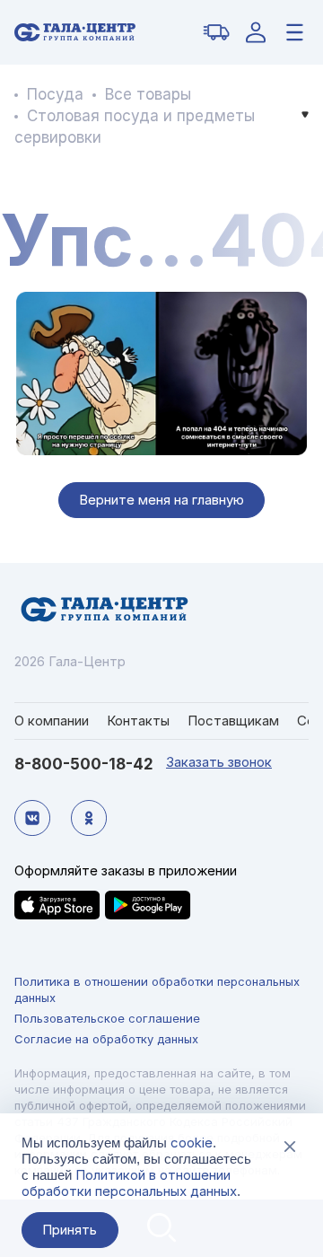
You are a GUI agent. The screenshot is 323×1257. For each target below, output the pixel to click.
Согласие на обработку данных (106, 1039)
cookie (191, 1142)
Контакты (138, 720)
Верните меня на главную (161, 499)
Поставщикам (233, 720)
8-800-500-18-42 (83, 764)
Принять (69, 1229)
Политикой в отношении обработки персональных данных (129, 1183)
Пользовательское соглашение (107, 1018)
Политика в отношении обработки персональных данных (157, 989)
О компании (51, 720)
